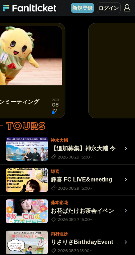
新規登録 (82, 8)
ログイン (109, 8)
